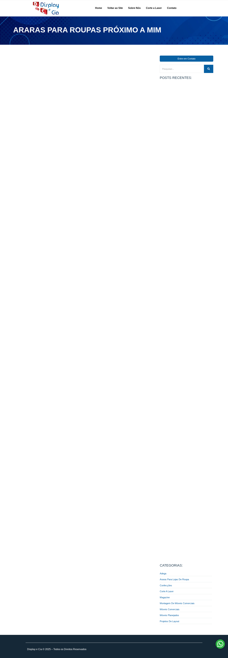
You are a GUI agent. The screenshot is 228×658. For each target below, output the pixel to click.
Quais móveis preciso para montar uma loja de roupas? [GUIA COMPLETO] (182, 546)
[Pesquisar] (208, 69)
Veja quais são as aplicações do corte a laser (181, 279)
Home (98, 8)
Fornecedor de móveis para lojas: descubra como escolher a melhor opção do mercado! (184, 439)
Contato (172, 8)
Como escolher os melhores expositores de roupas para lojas (184, 126)
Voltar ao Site (115, 8)
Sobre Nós (134, 8)
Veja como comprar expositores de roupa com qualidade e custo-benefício (182, 180)
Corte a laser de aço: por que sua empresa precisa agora (184, 332)
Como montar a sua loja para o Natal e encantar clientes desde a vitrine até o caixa (183, 385)
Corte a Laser (154, 8)
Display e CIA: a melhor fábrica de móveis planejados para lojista (185, 492)
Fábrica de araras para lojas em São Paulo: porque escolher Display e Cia (59, 149)
